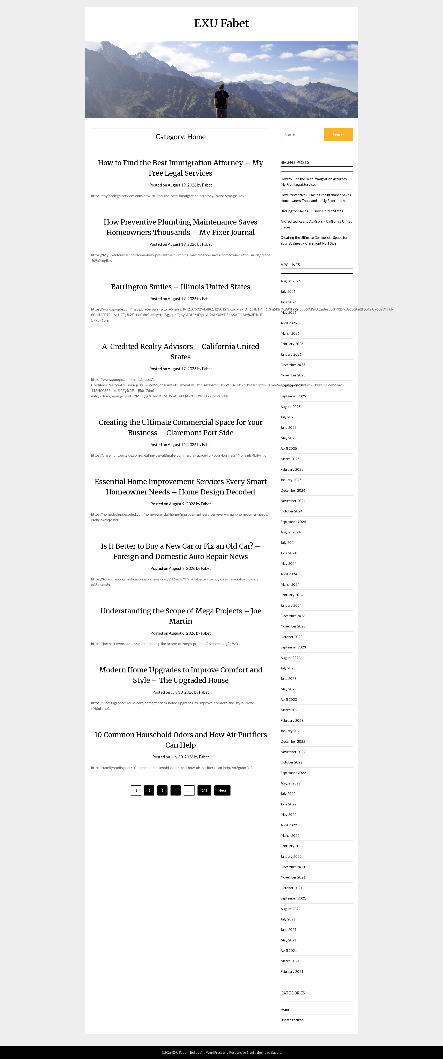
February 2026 (292, 344)
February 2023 (292, 720)
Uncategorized (292, 1020)
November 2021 (293, 877)
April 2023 (289, 699)
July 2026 (288, 291)
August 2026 (291, 281)
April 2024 (289, 574)
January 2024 (291, 605)
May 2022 (288, 814)
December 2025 (293, 365)
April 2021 (289, 950)
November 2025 (293, 375)
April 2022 (289, 825)
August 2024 (291, 532)
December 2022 (293, 741)
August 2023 (291, 658)
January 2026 (291, 354)
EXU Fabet (221, 23)
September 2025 (293, 396)
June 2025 (288, 427)
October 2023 (291, 637)
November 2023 (293, 626)
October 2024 (291, 511)
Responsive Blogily (242, 1052)
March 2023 (290, 710)
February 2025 (292, 469)
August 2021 (291, 909)
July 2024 (288, 542)
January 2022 (291, 856)
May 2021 (288, 940)
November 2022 (293, 752)
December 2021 (293, 867)
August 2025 (291, 407)
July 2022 (288, 793)
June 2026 (288, 302)
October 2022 (291, 762)
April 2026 (289, 323)
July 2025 (288, 417)
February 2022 (292, 846)
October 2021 (291, 888)
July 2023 (288, 668)
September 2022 (293, 773)
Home (285, 1009)
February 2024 (292, 595)
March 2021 (290, 961)
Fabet (207, 185)
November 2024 (293, 501)
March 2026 (290, 333)
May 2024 (288, 563)
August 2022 (291, 783)
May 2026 (288, 312)
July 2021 (288, 919)
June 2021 (288, 929)
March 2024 (290, 584)
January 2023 (291, 731)
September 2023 (293, 647)
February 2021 (292, 971)
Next (222, 790)
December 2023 (293, 616)
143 (204, 790)
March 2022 (290, 835)
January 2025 (291, 480)
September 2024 (293, 522)
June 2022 (288, 804)
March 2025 (290, 459)
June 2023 (288, 678)
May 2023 (288, 689)
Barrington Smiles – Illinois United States (181, 286)
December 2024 (293, 490)
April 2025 (289, 448)
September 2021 (293, 898)
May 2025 (288, 438)
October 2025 (291, 386)
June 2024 (288, 553)
